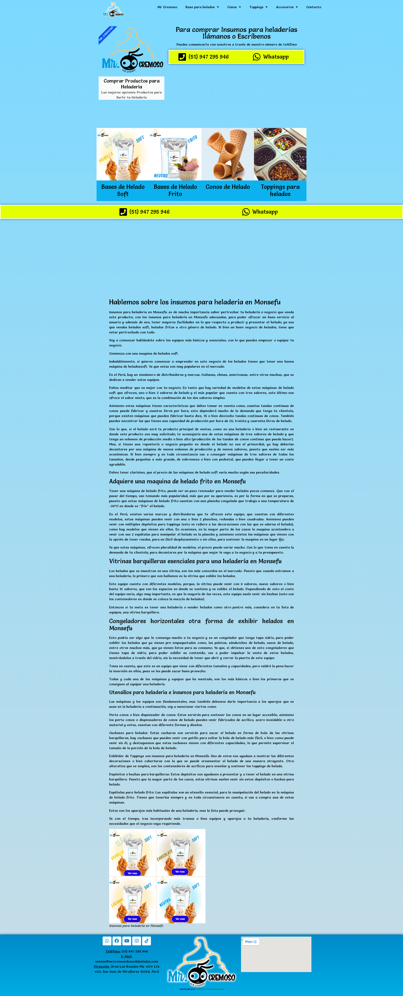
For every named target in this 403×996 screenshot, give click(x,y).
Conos (232, 7)
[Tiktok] (146, 941)
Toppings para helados (280, 190)
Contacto (313, 7)
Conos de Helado (228, 186)
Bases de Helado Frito (175, 190)
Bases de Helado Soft (123, 190)
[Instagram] (136, 941)
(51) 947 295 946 (127, 951)
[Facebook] (117, 941)
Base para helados (200, 7)
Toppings (256, 7)
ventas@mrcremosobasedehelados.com (126, 961)
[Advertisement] (236, 96)
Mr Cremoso (167, 7)
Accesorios (285, 7)
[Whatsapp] (107, 941)
